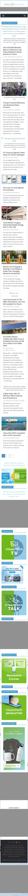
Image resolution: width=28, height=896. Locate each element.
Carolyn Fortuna (10, 110)
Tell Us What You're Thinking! (9, 350)
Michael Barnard (12, 56)
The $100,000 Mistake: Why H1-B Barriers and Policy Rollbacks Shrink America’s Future (12, 50)
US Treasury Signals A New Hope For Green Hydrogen (14, 153)
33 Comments (17, 110)
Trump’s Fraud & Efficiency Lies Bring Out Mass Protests (14, 105)
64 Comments (16, 438)
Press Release (10, 348)
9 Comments (15, 276)
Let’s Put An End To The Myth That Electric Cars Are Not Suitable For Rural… (14, 301)
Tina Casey (10, 157)
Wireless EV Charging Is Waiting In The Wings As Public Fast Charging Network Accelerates (12, 270)
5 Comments (15, 157)
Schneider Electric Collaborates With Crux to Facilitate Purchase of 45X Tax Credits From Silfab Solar (13, 341)
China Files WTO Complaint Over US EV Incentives (14, 434)
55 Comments (19, 56)
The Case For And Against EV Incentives (13, 189)
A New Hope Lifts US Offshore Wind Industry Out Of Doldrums (12, 395)
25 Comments (15, 229)
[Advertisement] (14, 514)
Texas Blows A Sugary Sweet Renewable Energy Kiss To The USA (13, 224)
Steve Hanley (10, 192)
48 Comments (16, 192)
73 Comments (16, 306)
